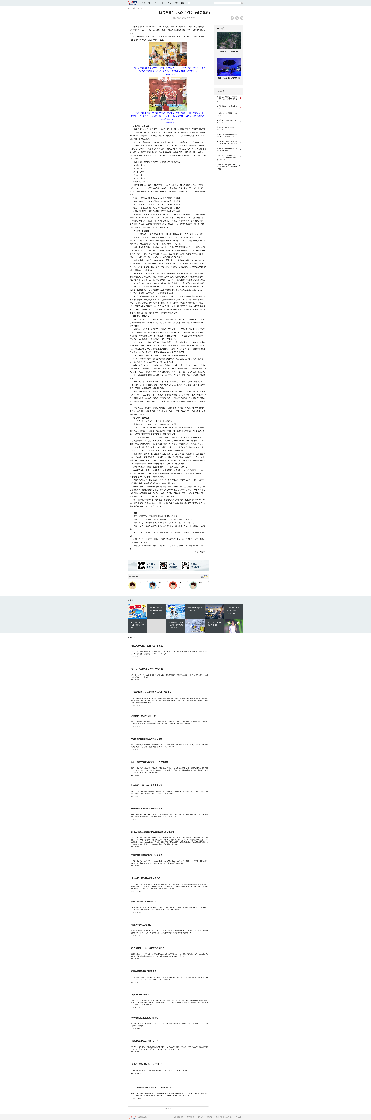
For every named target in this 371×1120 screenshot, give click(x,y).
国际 (149, 3)
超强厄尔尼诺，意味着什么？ (144, 901)
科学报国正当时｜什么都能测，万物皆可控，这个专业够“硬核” (227, 167)
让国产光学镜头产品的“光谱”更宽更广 (147, 646)
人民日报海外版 (181, 18)
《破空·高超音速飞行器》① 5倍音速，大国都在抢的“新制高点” (233, 610)
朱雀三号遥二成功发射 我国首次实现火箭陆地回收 (152, 832)
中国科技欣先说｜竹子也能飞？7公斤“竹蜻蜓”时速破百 (156, 610)
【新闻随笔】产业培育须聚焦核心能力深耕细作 (151, 692)
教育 (182, 3)
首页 (129, 8)
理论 (162, 3)
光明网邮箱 (228, 1117)
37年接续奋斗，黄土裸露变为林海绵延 (147, 948)
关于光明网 (190, 1117)
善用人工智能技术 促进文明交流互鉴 (147, 669)
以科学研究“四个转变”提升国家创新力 (147, 785)
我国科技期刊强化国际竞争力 (144, 971)
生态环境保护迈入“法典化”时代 (144, 1041)
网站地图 (239, 1117)
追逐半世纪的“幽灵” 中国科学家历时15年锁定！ (137, 625)
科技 (176, 3)
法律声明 (219, 1117)
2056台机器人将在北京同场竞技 (144, 1018)
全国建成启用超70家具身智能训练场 (146, 808)
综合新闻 (140, 8)
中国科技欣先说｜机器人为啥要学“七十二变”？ (195, 610)
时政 (143, 3)
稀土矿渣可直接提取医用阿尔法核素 (146, 739)
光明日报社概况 (178, 1117)
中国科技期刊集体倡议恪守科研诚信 (146, 855)
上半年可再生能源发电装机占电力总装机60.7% (151, 1087)
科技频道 (134, 8)
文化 (169, 3)
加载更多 (168, 1109)
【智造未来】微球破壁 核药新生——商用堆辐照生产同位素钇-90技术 (227, 158)
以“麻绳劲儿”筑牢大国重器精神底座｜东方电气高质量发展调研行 (227, 99)
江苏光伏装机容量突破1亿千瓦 (144, 715)
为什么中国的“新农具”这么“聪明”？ (146, 1064)
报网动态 (200, 1117)
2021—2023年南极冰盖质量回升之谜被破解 (149, 762)
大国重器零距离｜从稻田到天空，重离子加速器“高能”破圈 (176, 625)
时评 (156, 3)
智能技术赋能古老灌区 (141, 925)
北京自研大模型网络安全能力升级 (145, 878)
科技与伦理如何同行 (140, 994)
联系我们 (209, 1117)
